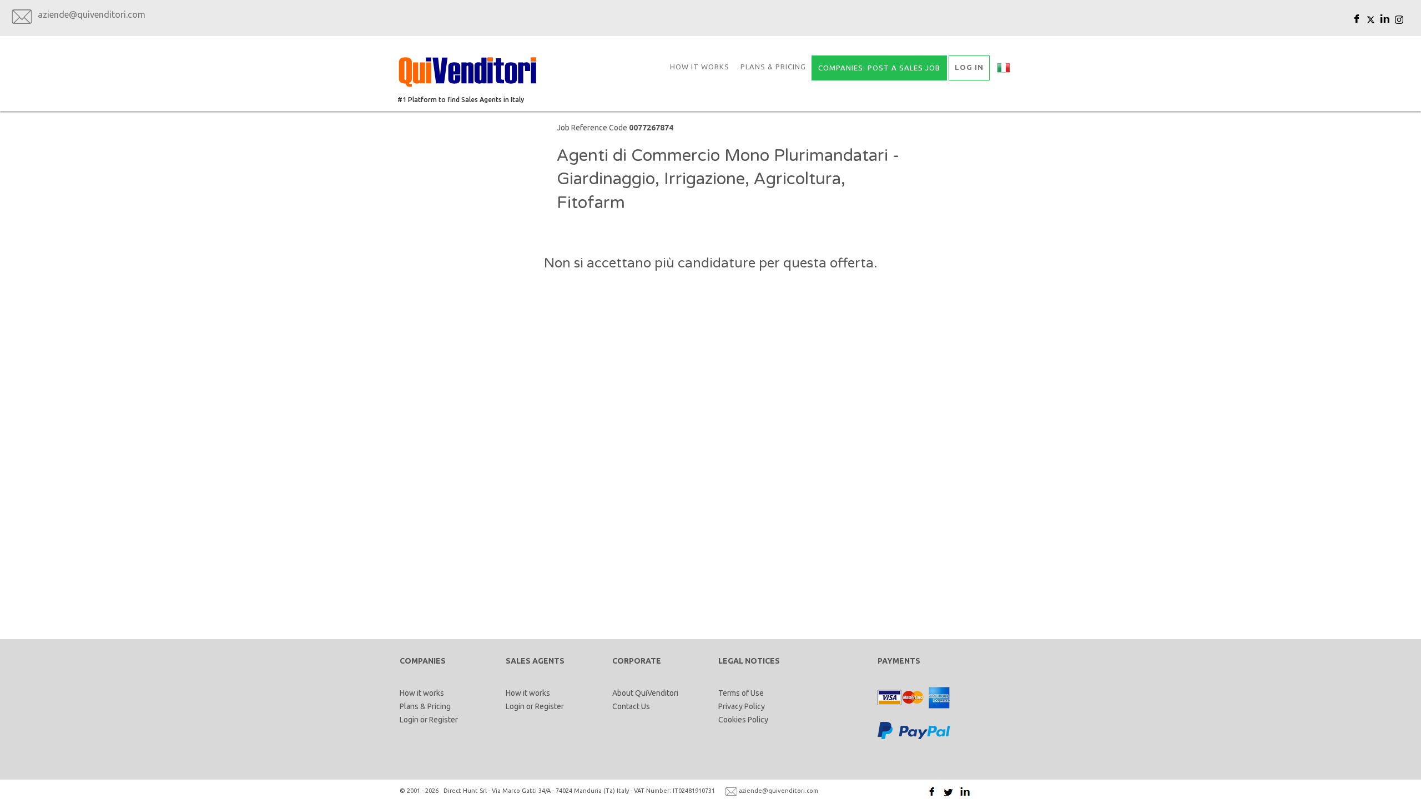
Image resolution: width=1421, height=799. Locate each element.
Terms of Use (741, 693)
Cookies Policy (743, 719)
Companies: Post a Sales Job (879, 68)
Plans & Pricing (773, 66)
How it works (699, 66)
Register (443, 719)
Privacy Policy (741, 706)
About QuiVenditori (645, 693)
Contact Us (631, 706)
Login (409, 719)
